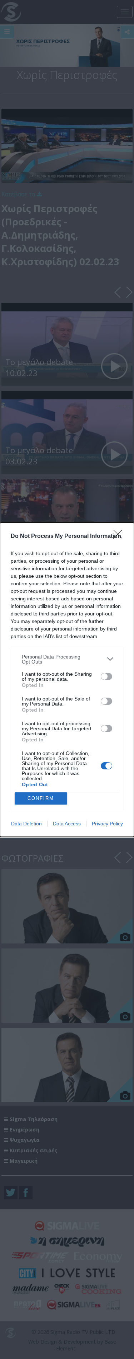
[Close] (120, 536)
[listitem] (67, 659)
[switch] (106, 676)
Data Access (67, 823)
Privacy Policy (107, 823)
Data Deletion (26, 823)
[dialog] (67, 679)
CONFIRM (41, 798)
